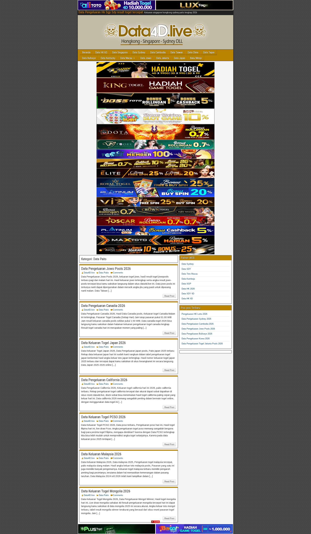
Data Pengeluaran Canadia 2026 (103, 306)
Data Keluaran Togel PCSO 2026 (103, 417)
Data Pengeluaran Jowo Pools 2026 (106, 269)
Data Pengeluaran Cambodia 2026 (197, 324)
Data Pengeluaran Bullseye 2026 (197, 334)
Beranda (86, 52)
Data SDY (186, 269)
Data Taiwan (176, 52)
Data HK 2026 (188, 288)
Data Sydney (138, 52)
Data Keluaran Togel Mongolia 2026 (105, 491)
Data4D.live (89, 272)
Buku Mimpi (196, 58)
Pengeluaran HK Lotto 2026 (194, 314)
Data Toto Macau (190, 274)
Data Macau (126, 58)
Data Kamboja (188, 279)
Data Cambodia (158, 52)
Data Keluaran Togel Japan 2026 (103, 343)
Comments (118, 272)
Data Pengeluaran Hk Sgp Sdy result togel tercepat (110, 12)
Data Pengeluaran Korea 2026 (196, 338)
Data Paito (104, 272)
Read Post (169, 296)
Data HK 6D (101, 52)
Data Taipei (208, 52)
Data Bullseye (89, 58)
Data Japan (179, 58)
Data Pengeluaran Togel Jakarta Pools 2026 (202, 343)
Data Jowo (145, 58)
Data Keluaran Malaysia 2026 (101, 454)
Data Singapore (120, 52)
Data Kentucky (108, 58)
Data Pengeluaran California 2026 (104, 380)
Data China (193, 52)
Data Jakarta (162, 58)
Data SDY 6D (188, 293)
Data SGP (186, 283)
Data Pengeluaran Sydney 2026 (196, 319)
